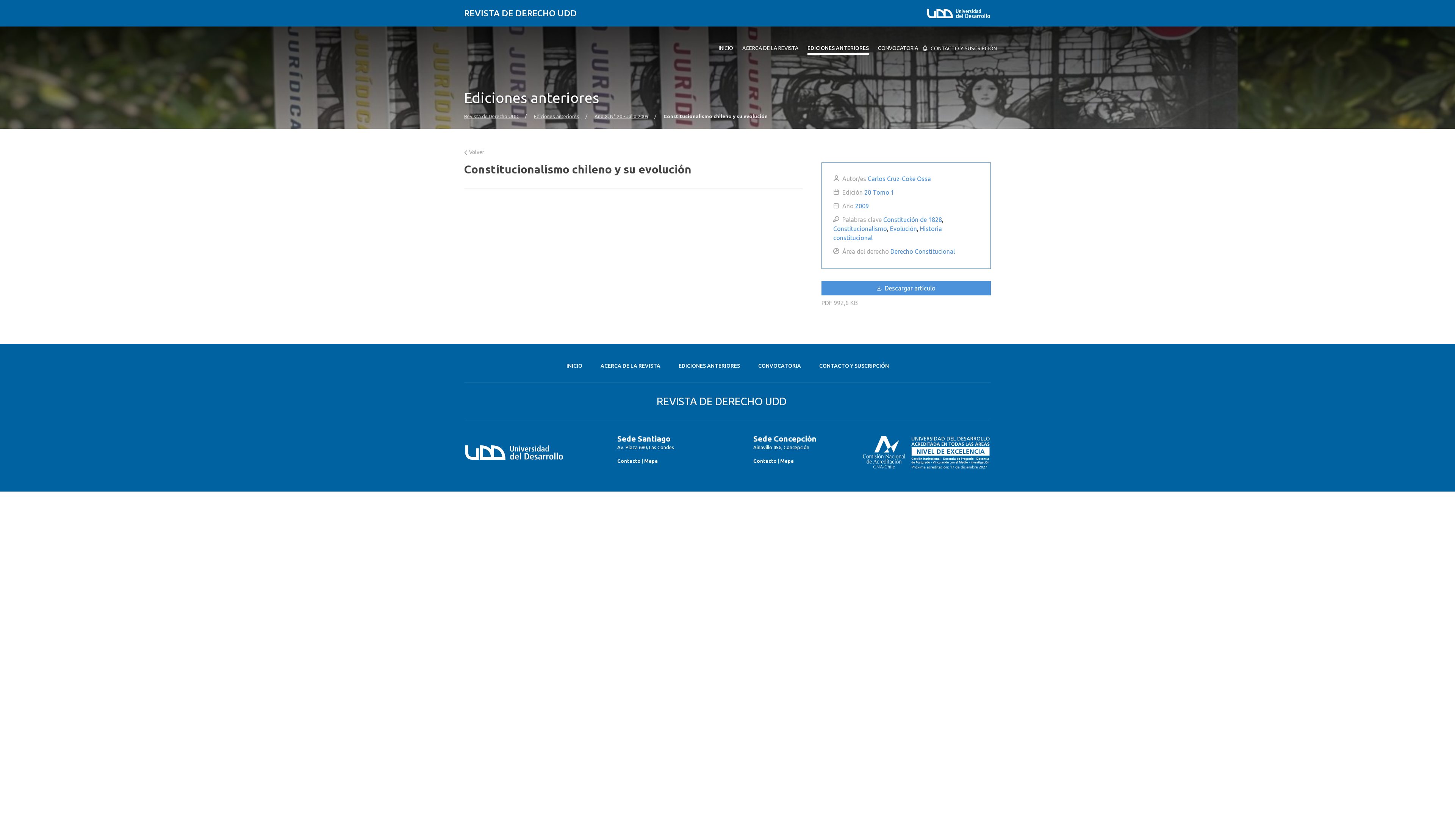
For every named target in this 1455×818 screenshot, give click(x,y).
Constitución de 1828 (912, 219)
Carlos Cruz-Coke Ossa (899, 178)
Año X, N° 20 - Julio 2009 (621, 116)
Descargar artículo (909, 288)
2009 (862, 206)
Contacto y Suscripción (854, 366)
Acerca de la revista (630, 366)
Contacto (629, 461)
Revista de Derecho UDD (520, 13)
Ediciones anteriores (556, 116)
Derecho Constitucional (922, 251)
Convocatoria (779, 366)
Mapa (651, 461)
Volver (476, 152)
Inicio (574, 366)
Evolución (903, 228)
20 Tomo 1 (879, 192)
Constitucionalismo (860, 228)
